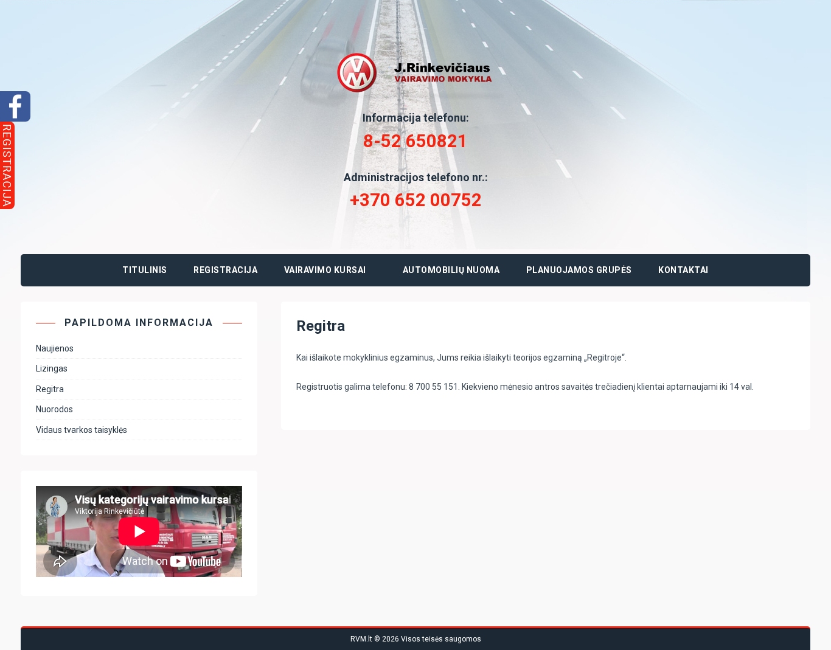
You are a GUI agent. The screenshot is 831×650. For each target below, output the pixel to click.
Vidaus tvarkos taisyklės (81, 430)
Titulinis (144, 270)
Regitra (50, 389)
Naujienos (55, 348)
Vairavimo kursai (325, 270)
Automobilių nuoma (451, 270)
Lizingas (52, 368)
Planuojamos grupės (579, 270)
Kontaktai (683, 270)
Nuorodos (54, 409)
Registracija (225, 270)
